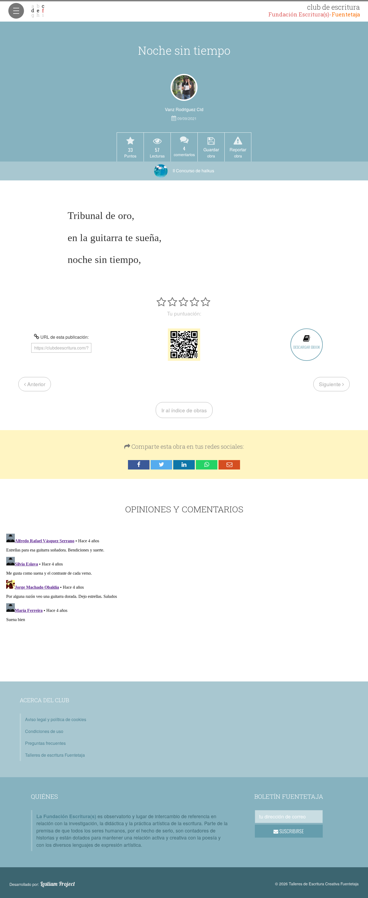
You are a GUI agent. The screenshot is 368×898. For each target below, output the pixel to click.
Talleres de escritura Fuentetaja (55, 755)
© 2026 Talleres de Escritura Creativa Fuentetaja (317, 883)
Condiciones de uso (44, 731)
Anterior (35, 384)
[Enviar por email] (229, 464)
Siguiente (330, 384)
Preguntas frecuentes (45, 743)
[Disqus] (184, 599)
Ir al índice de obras (184, 410)
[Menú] (16, 11)
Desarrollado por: (42, 884)
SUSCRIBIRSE (291, 831)
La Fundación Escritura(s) (66, 816)
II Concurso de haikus (193, 170)
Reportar (238, 152)
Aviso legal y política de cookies (55, 719)
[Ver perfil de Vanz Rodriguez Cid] (184, 87)
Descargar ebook (306, 347)
